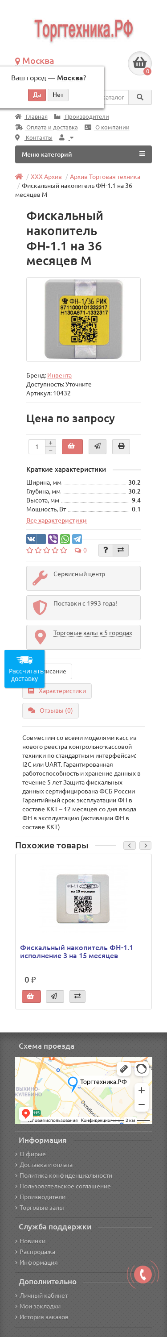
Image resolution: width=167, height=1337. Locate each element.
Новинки (32, 1241)
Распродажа (37, 1251)
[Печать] (121, 446)
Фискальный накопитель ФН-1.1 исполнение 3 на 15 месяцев (76, 951)
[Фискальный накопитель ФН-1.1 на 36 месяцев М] (83, 319)
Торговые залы (42, 1207)
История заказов (44, 1316)
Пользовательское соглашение (65, 1186)
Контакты (38, 137)
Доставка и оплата (46, 1164)
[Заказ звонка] (143, 1274)
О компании (112, 127)
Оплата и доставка (51, 127)
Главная (36, 116)
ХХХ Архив (46, 176)
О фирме (33, 1154)
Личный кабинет (44, 1295)
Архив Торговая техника (105, 176)
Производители (86, 116)
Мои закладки (40, 1306)
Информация (39, 1262)
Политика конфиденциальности (66, 1175)
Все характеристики (56, 520)
